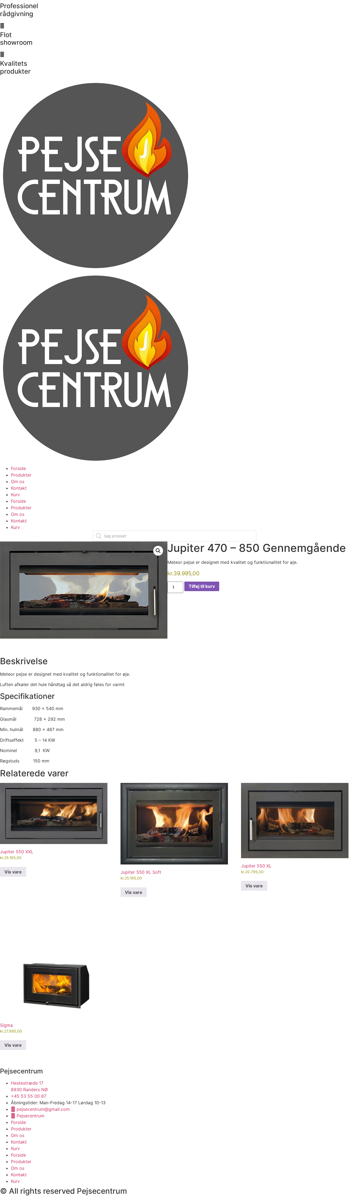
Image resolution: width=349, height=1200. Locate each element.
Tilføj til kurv (202, 586)
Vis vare (13, 872)
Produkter (21, 475)
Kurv (15, 494)
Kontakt (19, 488)
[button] (158, 551)
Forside (18, 468)
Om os (17, 481)
